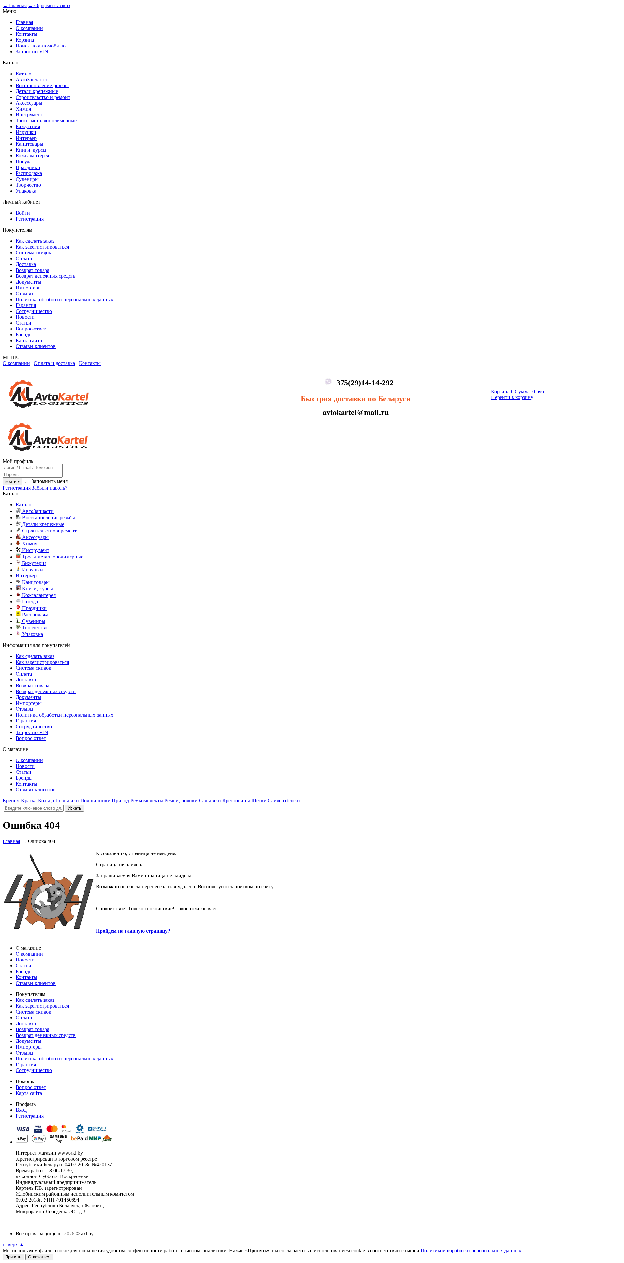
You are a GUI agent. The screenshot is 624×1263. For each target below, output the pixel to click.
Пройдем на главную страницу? (133, 931)
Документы (28, 282)
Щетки (258, 800)
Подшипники (95, 800)
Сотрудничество (34, 311)
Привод (120, 800)
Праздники (28, 167)
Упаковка (26, 191)
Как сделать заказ (35, 241)
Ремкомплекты (146, 800)
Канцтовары (29, 144)
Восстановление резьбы (42, 85)
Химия (23, 109)
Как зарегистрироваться (42, 246)
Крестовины (236, 800)
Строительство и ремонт (43, 97)
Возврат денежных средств (46, 276)
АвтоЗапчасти (31, 79)
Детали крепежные (37, 91)
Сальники (210, 800)
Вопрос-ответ (31, 328)
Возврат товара (32, 270)
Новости (25, 317)
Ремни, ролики (181, 800)
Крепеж (11, 800)
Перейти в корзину (512, 397)
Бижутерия (28, 126)
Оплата (24, 258)
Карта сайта (29, 340)
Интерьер (26, 138)
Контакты (26, 34)
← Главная (15, 5)
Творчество (28, 185)
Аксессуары (29, 103)
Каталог (24, 73)
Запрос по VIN (32, 51)
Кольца (46, 800)
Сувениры (27, 179)
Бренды (24, 334)
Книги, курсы (31, 150)
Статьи (23, 323)
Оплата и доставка (54, 363)
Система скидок (33, 252)
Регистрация (30, 219)
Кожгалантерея (32, 155)
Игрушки (26, 132)
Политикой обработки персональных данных (471, 1250)
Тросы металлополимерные (46, 120)
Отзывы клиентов (36, 346)
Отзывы (24, 293)
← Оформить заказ (49, 5)
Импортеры (29, 287)
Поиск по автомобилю (41, 45)
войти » (12, 481)
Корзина (25, 40)
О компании (29, 28)
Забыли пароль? (49, 487)
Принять (13, 1257)
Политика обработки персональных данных (64, 299)
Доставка (26, 264)
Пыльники (67, 800)
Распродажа (29, 173)
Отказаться (39, 1257)
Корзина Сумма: (517, 391)
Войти (23, 213)
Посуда (24, 161)
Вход (21, 1110)
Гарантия (26, 305)
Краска (29, 800)
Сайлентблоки (284, 800)
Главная (24, 22)
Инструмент (29, 114)
